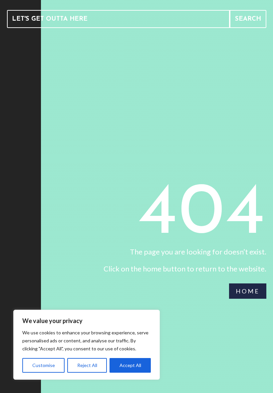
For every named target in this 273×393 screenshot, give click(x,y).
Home (248, 291)
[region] (86, 345)
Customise (43, 365)
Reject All (87, 365)
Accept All (130, 365)
